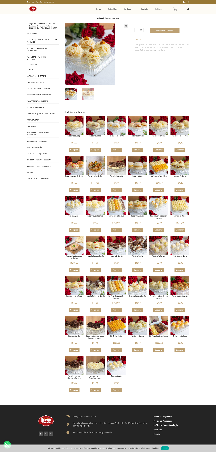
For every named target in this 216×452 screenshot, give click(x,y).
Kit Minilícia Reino (116, 336)
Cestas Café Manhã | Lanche (38, 89)
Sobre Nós (112, 8)
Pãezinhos (32, 70)
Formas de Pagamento (163, 416)
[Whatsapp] (51, 434)
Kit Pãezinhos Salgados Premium (116, 297)
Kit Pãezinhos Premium (116, 216)
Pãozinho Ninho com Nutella (95, 296)
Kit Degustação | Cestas (37, 154)
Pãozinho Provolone (159, 136)
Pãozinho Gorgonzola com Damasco (159, 297)
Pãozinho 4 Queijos (137, 336)
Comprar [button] (74, 150)
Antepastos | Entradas (36, 76)
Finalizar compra (49, 2)
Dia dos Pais (32, 33)
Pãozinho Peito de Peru (180, 136)
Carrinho (39, 2)
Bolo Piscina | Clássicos (37, 141)
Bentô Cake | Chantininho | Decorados (38, 133)
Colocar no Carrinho (164, 30)
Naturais (30, 172)
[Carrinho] (175, 9)
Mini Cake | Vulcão (34, 147)
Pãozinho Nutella (74, 336)
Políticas (158, 8)
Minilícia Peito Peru (158, 256)
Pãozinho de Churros (138, 136)
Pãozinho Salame (95, 136)
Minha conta (30, 2)
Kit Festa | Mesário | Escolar (39, 160)
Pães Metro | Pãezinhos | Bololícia (37, 58)
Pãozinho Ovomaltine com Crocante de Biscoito (95, 337)
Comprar (95, 190)
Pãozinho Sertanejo (180, 176)
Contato (144, 8)
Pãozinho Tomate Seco (74, 296)
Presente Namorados (35, 107)
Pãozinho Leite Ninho (116, 136)
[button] (126, 26)
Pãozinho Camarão (137, 216)
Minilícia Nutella (137, 256)
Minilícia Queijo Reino (180, 336)
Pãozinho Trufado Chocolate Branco (95, 377)
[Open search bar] (188, 9)
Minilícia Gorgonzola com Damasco (158, 217)
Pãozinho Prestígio (116, 176)
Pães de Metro (34, 64)
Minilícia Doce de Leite (180, 296)
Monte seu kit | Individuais (38, 179)
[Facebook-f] (41, 434)
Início (98, 8)
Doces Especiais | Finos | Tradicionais (37, 49)
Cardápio (127, 8)
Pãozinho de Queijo (74, 136)
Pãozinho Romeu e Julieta (95, 256)
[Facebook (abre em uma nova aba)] (184, 2)
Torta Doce (31, 126)
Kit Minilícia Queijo (180, 216)
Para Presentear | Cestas (37, 101)
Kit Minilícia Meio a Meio (159, 176)
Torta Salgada (33, 120)
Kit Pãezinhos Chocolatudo (158, 336)
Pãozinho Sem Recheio (95, 216)
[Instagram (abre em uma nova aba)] (187, 2)
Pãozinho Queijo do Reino (74, 176)
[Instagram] (46, 434)
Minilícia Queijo (116, 376)
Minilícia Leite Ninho (180, 256)
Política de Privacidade (163, 421)
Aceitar (165, 448)
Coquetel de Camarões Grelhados (74, 257)
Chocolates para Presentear (39, 95)
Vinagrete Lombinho (95, 176)
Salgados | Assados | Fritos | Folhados (39, 41)
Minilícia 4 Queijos (74, 216)
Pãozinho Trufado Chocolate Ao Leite (74, 377)
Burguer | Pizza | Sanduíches (39, 166)
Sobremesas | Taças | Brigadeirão (41, 114)
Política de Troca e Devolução (166, 425)
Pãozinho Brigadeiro (116, 256)
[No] (213, 448)
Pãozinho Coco (137, 176)
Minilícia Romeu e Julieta (137, 296)
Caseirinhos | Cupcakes (36, 82)
